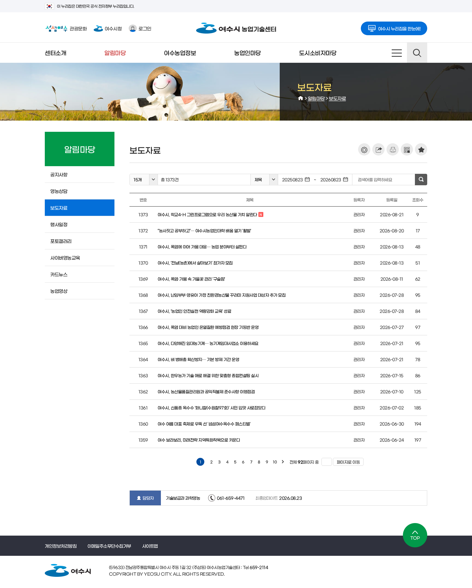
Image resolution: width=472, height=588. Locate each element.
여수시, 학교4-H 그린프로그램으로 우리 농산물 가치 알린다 (207, 214)
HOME (300, 98)
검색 (417, 53)
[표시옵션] (364, 149)
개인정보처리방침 (60, 546)
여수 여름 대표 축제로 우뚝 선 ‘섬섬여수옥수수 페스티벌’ (204, 424)
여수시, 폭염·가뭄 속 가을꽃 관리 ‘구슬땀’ (191, 279)
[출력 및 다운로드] (393, 149)
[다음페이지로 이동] (283, 462)
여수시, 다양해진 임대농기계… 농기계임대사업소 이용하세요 (208, 343)
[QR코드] (407, 149)
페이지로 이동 (346, 462)
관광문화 (66, 28)
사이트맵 (397, 53)
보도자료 (337, 98)
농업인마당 (247, 52)
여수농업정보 (180, 52)
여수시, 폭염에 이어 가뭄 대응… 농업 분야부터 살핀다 (202, 246)
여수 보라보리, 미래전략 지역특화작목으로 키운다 (199, 440)
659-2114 (258, 567)
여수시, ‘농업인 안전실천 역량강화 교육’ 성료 (194, 311)
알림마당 (115, 52)
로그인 (144, 28)
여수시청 (113, 28)
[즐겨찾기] (421, 149)
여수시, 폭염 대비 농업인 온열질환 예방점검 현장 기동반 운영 (208, 327)
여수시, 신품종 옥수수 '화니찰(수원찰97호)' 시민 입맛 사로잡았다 (211, 407)
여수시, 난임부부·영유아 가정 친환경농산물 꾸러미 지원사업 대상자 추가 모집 (221, 295)
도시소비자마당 (318, 52)
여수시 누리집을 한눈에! (399, 28)
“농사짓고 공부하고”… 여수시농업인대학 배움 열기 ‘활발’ (204, 230)
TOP (415, 535)
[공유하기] (378, 149)
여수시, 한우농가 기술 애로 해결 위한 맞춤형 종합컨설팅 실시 (208, 375)
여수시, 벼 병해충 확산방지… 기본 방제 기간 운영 (198, 359)
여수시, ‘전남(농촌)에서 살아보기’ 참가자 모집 (195, 263)
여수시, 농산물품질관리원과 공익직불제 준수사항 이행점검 (206, 391)
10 (275, 462)
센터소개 (55, 52)
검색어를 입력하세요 (375, 179)
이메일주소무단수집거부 (109, 546)
